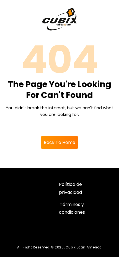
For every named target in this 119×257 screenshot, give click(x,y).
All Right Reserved (33, 247)
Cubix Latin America (84, 247)
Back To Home (59, 142)
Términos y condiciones (72, 208)
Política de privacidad (70, 188)
